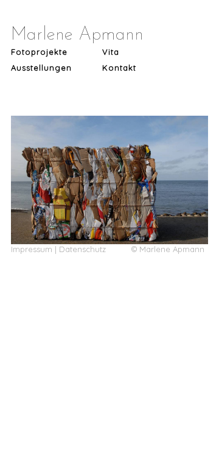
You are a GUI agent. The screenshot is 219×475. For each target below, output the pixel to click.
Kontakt (119, 67)
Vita (110, 52)
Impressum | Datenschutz (58, 249)
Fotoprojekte (39, 52)
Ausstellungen (41, 67)
